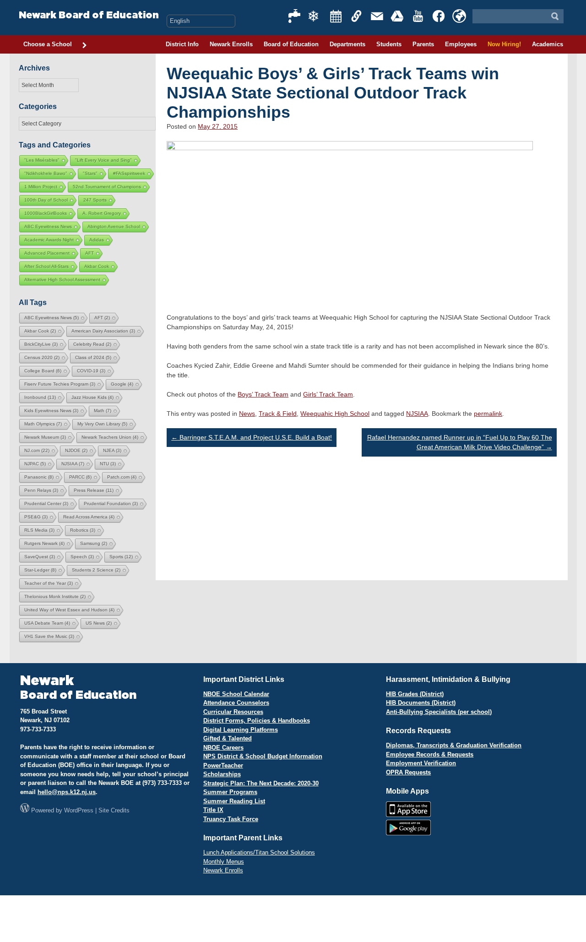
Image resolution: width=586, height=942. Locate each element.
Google (122, 384)
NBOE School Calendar (236, 694)
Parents (423, 44)
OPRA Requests (408, 772)
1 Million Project (40, 186)
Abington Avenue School (113, 226)
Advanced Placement (47, 253)
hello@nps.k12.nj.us (67, 792)
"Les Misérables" (42, 160)
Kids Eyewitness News (51, 410)
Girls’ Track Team (328, 394)
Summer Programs (230, 792)
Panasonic (39, 476)
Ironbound (40, 397)
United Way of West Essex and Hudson (69, 609)
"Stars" (90, 173)
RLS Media (39, 530)
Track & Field (278, 413)
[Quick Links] (356, 16)
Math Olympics (43, 423)
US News (99, 623)
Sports (121, 556)
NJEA (112, 450)
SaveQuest (39, 556)
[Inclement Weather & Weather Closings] (315, 16)
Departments (347, 44)
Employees (461, 44)
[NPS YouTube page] (418, 16)
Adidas (96, 239)
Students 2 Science (96, 569)
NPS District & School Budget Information (262, 756)
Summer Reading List (234, 801)
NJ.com (36, 450)
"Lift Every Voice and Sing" (103, 160)
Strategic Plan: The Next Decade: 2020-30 (261, 783)
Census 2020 (42, 357)
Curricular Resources (233, 711)
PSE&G (36, 516)
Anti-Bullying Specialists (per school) (439, 711)
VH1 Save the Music (49, 636)
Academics (547, 44)
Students (389, 44)
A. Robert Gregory (101, 213)
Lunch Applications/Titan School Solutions (259, 852)
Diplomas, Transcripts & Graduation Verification (453, 745)
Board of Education (291, 44)
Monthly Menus (223, 861)
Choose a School (47, 44)
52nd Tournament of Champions (107, 186)
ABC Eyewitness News (48, 226)
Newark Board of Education (89, 15)
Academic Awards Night (49, 239)
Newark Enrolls (231, 44)
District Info (182, 44)
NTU (108, 463)
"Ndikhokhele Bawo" (45, 173)
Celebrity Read (92, 344)
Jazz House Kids (92, 397)
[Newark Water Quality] (295, 16)
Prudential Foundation (111, 503)
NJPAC (35, 463)
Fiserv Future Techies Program (59, 384)
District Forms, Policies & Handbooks (256, 720)
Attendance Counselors (236, 702)
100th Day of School (46, 199)
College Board (42, 370)
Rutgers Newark (44, 543)
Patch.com (121, 476)
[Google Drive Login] (398, 16)
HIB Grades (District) (415, 694)
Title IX (213, 809)
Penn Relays (41, 490)
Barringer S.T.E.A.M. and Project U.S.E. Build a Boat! (251, 437)
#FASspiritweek (129, 173)
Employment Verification (421, 763)
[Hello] (459, 16)
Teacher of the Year (48, 583)
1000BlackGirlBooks (45, 213)
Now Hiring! (504, 44)
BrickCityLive (41, 344)
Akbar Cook (96, 266)
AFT (89, 253)
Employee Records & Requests (429, 754)
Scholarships (222, 774)
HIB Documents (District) (421, 702)
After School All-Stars (46, 266)
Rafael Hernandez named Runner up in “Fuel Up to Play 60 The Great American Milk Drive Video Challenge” (459, 442)
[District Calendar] (336, 16)
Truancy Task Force (230, 819)
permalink (488, 413)
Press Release (94, 490)
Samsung (93, 543)
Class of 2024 (93, 357)
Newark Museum (45, 437)
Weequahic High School (334, 413)
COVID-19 (91, 370)
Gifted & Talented (227, 738)
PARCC (80, 476)
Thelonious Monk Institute (55, 596)
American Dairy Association (103, 330)
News (247, 413)
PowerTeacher (223, 765)
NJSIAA (417, 413)
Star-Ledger (40, 569)
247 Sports (95, 199)
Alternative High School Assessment (62, 279)
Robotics (82, 530)
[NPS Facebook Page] (439, 16)
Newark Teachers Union (109, 437)
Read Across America (88, 516)
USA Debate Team (47, 623)
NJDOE (76, 450)
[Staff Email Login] (377, 16)
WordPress (78, 810)
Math (102, 410)
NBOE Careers (223, 747)
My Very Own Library (102, 423)
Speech (82, 556)
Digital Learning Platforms (240, 729)
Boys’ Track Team (263, 394)
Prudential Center (46, 503)
